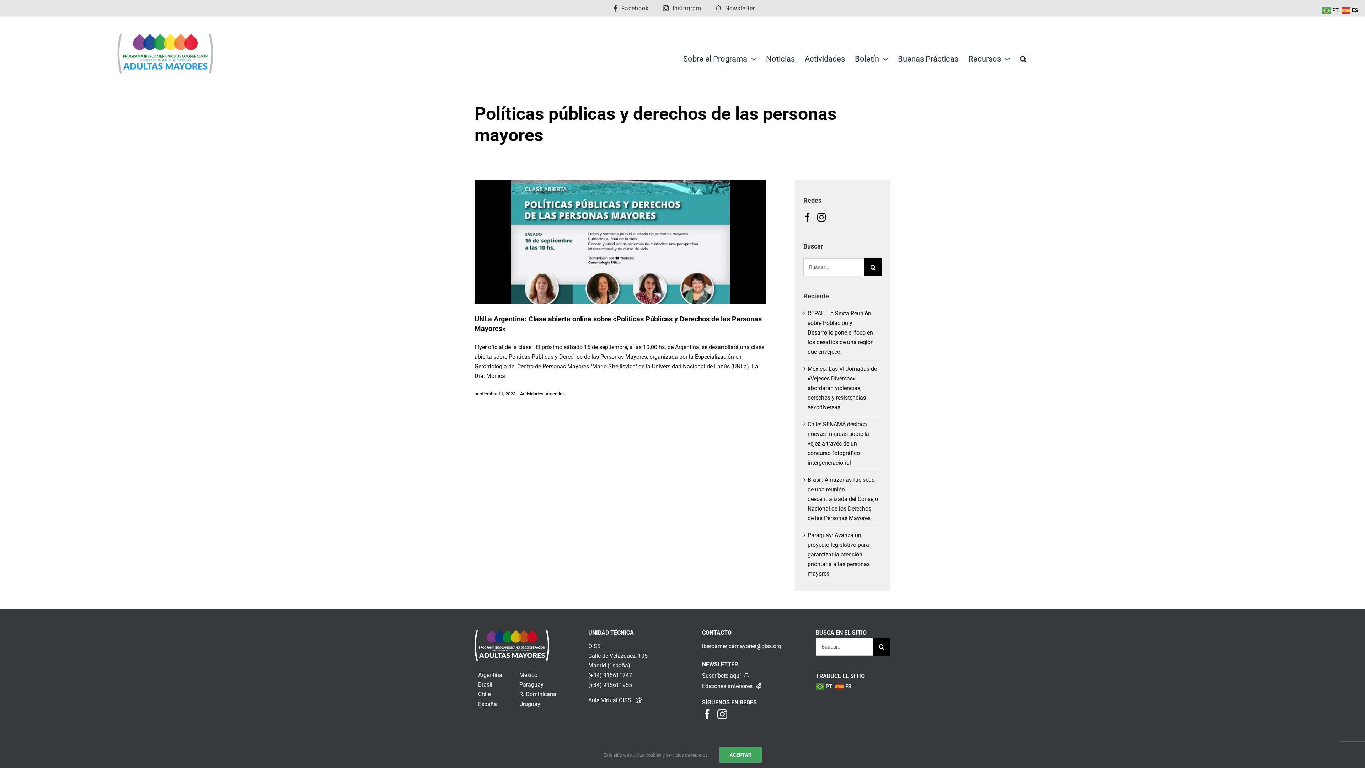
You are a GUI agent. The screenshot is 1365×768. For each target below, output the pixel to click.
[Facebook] (807, 217)
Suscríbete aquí (722, 675)
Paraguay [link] (531, 684)
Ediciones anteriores (728, 686)
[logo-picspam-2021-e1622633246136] (165, 35)
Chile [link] (484, 694)
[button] (1023, 59)
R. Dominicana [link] (537, 694)
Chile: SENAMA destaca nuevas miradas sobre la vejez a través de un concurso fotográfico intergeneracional (838, 443)
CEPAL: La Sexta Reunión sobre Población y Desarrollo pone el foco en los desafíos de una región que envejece (841, 332)
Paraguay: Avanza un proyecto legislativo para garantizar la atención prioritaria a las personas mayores (839, 554)
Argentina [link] (490, 675)
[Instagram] (821, 217)
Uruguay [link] (529, 704)
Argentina (555, 393)
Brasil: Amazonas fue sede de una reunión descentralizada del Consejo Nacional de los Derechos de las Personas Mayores (843, 499)
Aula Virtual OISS (609, 700)
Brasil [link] (485, 684)
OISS (594, 646)
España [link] (487, 704)
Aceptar (740, 755)
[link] (512, 634)
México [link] (528, 675)
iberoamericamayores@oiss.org (741, 646)
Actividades (532, 393)
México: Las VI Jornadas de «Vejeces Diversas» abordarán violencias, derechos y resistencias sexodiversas (842, 388)
